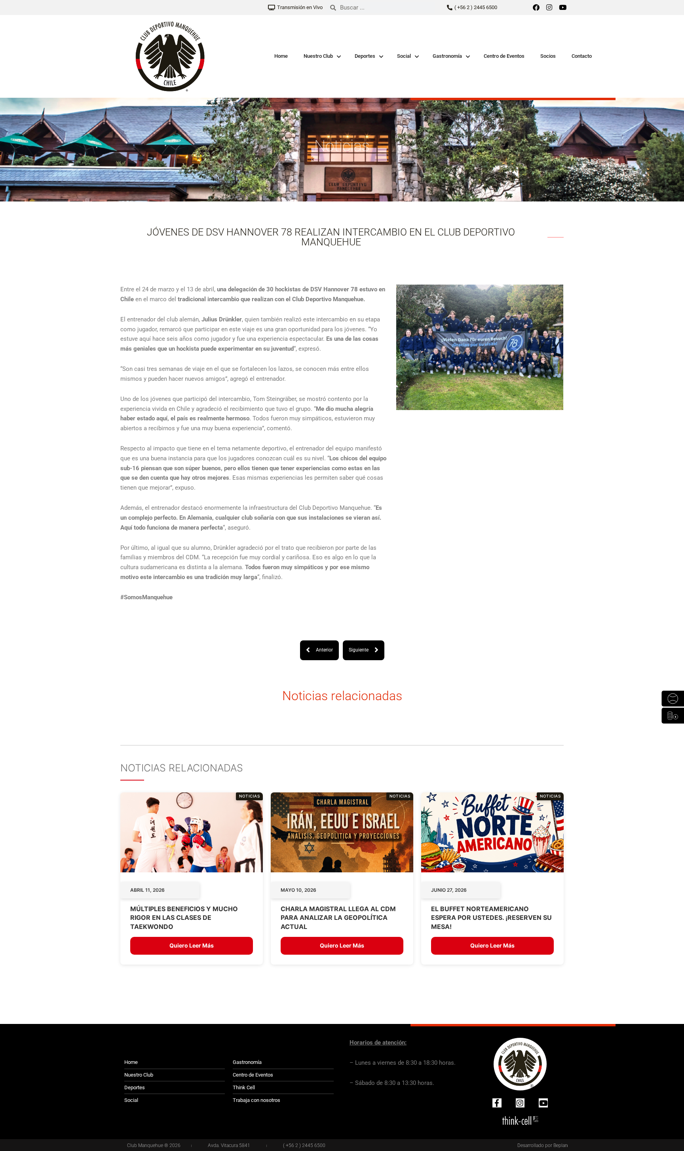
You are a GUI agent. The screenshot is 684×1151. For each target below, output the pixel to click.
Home (281, 56)
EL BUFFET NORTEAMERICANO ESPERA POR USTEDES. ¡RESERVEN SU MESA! (491, 918)
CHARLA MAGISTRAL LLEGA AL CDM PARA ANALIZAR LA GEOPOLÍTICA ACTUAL (338, 918)
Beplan (560, 1145)
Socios (548, 56)
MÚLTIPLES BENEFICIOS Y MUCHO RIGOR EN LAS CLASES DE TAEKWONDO (184, 918)
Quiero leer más (191, 945)
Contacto (582, 56)
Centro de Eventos (504, 56)
